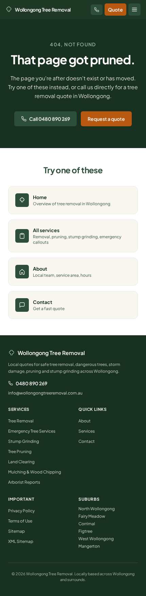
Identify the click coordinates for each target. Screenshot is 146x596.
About (84, 420)
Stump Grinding (23, 441)
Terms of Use (20, 520)
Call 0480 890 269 (49, 119)
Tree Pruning (20, 451)
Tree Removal (21, 420)
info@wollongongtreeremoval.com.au (45, 393)
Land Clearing (21, 461)
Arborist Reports (24, 482)
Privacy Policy (21, 510)
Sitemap (16, 531)
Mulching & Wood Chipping (34, 471)
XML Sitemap (20, 541)
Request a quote (106, 119)
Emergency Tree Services (31, 431)
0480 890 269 (31, 383)
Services (86, 431)
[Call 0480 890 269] (97, 9)
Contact (86, 441)
